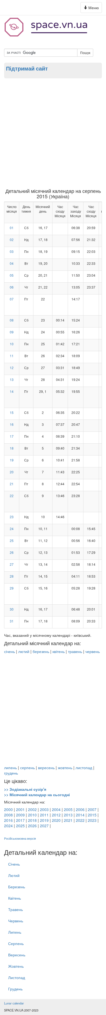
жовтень (65, 767)
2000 (8, 809)
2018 (32, 820)
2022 (80, 820)
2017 (20, 820)
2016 (8, 820)
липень (10, 767)
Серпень (16, 943)
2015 (92, 815)
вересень (46, 767)
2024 (8, 825)
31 (12, 621)
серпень (27, 767)
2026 (32, 825)
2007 (92, 809)
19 (12, 460)
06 (12, 287)
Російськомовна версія (20, 838)
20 (12, 472)
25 (12, 540)
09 (12, 332)
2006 (80, 809)
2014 (80, 815)
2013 (68, 815)
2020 (56, 820)
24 (12, 528)
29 (12, 588)
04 (12, 263)
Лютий (14, 875)
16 (12, 424)
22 (12, 495)
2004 (56, 809)
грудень (11, 773)
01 (12, 227)
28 (12, 576)
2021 (68, 820)
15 (12, 412)
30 (12, 609)
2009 (20, 815)
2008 (8, 815)
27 (12, 564)
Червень (15, 920)
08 (12, 320)
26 (12, 552)
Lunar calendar (14, 1003)
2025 (20, 825)
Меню (92, 9)
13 (12, 379)
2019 (44, 820)
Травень (15, 909)
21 (12, 483)
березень (41, 651)
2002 (32, 809)
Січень (14, 864)
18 (12, 448)
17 (12, 436)
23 (12, 516)
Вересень (16, 954)
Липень (14, 932)
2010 (32, 815)
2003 (44, 809)
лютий (23, 651)
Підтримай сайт (27, 68)
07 (12, 299)
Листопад (16, 977)
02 (12, 239)
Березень (16, 886)
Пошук (85, 52)
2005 (68, 809)
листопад (84, 767)
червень (92, 651)
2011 (44, 815)
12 (12, 367)
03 (12, 251)
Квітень (14, 898)
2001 (20, 809)
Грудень (15, 988)
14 (12, 391)
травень (75, 651)
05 (12, 275)
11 (12, 355)
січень (9, 651)
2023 (92, 820)
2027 (44, 825)
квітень (58, 651)
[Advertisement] (53, 133)
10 (12, 343)
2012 (56, 815)
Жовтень (16, 966)
